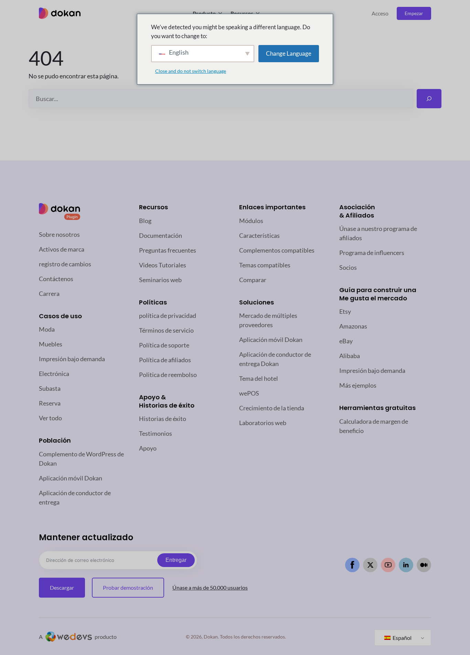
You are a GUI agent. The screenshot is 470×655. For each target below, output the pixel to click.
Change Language (288, 53)
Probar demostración (128, 587)
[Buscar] (429, 98)
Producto (204, 13)
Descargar (62, 587)
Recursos (242, 13)
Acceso (380, 13)
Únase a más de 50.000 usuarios (210, 587)
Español (402, 637)
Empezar (414, 13)
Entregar (175, 560)
